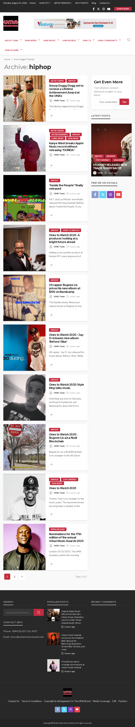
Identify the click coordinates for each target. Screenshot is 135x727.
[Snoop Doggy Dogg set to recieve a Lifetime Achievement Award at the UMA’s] (24, 98)
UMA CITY (44, 3)
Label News (57, 138)
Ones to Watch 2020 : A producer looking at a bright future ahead (64, 238)
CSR (114, 701)
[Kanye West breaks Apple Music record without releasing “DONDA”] (24, 148)
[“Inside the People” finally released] (24, 198)
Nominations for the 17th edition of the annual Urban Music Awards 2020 (66, 537)
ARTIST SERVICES (62, 3)
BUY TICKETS (82, 3)
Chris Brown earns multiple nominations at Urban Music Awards (73, 664)
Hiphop (72, 81)
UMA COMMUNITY (107, 40)
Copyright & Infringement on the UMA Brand (67, 701)
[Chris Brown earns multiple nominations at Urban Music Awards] (53, 665)
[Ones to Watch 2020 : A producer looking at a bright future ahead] (24, 248)
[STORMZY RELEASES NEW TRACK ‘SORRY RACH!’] (111, 150)
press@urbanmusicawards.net (27, 636)
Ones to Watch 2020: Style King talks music (66, 386)
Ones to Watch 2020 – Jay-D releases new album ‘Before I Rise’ (66, 338)
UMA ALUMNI (12, 50)
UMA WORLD (69, 40)
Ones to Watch (71, 230)
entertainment (60, 134)
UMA (100, 172)
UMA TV (87, 40)
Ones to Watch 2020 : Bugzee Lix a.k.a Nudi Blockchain (63, 438)
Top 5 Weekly (69, 479)
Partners (122, 701)
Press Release (58, 529)
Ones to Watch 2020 (62, 488)
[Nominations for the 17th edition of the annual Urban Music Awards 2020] (24, 547)
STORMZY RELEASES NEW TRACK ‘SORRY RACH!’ (110, 166)
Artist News (57, 81)
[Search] (129, 40)
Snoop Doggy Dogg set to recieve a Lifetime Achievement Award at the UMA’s (66, 91)
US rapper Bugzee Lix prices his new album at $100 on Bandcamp (64, 288)
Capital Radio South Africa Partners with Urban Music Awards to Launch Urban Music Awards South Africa (72, 617)
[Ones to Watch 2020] (24, 497)
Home (33, 3)
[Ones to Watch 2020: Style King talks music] (24, 397)
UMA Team (59, 100)
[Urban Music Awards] (10, 23)
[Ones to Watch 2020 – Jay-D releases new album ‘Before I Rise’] (24, 348)
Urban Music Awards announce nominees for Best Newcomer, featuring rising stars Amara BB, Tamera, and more (73, 642)
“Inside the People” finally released (66, 187)
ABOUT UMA (11, 40)
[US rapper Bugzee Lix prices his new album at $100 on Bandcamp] (24, 298)
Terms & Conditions (31, 701)
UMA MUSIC (49, 40)
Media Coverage (101, 701)
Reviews (111, 156)
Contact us (104, 3)
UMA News (31, 40)
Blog (94, 3)
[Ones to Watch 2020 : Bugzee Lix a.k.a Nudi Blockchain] (24, 447)
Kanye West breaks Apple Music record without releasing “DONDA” (66, 147)
